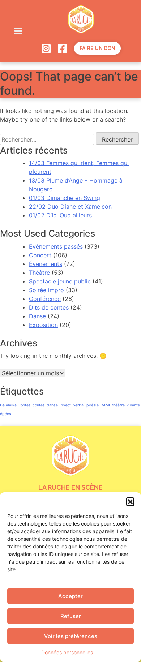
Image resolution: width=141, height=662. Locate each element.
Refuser (70, 616)
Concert (40, 255)
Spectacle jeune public (60, 281)
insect (65, 405)
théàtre (118, 405)
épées (5, 414)
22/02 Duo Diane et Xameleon (70, 206)
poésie (92, 405)
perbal (79, 405)
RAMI (105, 405)
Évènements (45, 263)
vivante (133, 405)
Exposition (43, 324)
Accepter (70, 596)
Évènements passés (56, 246)
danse (52, 405)
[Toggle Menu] (18, 31)
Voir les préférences (70, 636)
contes (39, 405)
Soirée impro (46, 290)
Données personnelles (67, 652)
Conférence (45, 298)
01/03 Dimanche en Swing (64, 197)
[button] (130, 501)
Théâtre (39, 272)
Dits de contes (49, 307)
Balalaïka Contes (15, 405)
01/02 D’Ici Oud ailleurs (60, 215)
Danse (37, 316)
